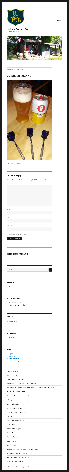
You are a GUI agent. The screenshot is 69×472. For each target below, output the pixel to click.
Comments (13, 358)
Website (9, 226)
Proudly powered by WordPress (27, 467)
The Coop (10, 416)
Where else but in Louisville (16, 379)
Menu (59, 20)
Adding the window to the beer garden (20, 400)
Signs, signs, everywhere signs (17, 420)
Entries (12, 356)
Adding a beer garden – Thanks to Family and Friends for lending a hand (31, 387)
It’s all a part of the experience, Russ (19, 396)
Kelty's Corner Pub (18, 29)
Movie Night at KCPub (14, 408)
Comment (10, 184)
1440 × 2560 (18, 163)
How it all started (12, 371)
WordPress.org (13, 361)
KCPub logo (11, 424)
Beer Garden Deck (13, 404)
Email (9, 217)
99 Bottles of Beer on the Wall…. (17, 453)
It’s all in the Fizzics (13, 375)
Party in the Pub (12, 433)
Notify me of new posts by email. (17, 234)
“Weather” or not (12, 437)
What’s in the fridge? (14, 429)
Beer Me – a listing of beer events (18, 457)
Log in (10, 354)
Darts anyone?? (12, 441)
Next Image (20, 69)
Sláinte (10, 286)
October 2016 (12, 321)
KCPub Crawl (11, 445)
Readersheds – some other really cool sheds (21, 383)
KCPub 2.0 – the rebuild (15, 462)
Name (9, 209)
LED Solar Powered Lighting (16, 412)
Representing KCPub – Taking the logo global (22, 449)
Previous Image (11, 69)
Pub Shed (11, 337)
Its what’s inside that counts (16, 392)
